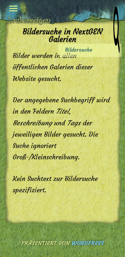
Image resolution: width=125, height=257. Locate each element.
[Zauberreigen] (28, 20)
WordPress (88, 243)
